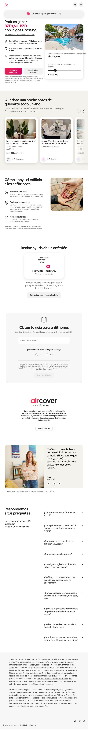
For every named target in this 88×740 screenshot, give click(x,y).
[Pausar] (54, 484)
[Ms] (43, 159)
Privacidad (23, 725)
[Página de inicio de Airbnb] (6, 5)
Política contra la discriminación (30, 366)
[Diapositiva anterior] (48, 484)
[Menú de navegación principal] (81, 4)
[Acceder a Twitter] (80, 721)
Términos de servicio (59, 364)
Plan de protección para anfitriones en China (28, 673)
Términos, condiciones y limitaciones (30, 662)
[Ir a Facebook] (75, 721)
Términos (32, 725)
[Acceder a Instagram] (84, 721)
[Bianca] (8, 159)
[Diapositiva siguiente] (59, 484)
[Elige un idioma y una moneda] (75, 4)
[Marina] (78, 159)
